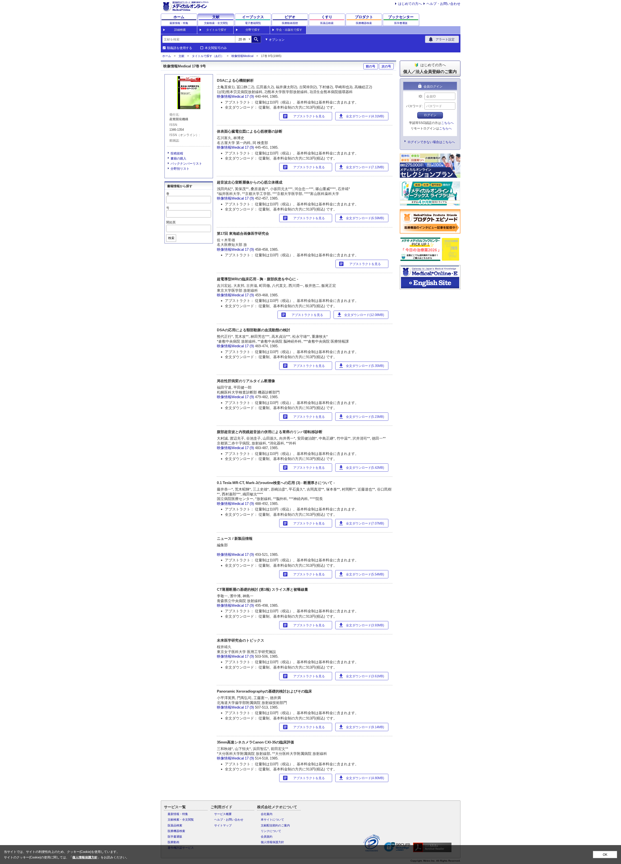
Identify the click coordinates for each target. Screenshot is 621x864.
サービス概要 (223, 814)
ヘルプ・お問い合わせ (443, 4)
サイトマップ (223, 825)
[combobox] (198, 39)
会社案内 (266, 814)
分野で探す (252, 30)
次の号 (386, 66)
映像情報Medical (242, 56)
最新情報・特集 (178, 814)
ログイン (430, 115)
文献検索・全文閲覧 (181, 819)
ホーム (166, 56)
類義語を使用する (179, 48)
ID (420, 96)
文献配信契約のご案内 (275, 825)
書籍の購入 (178, 158)
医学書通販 (175, 836)
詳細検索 (180, 30)
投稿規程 (177, 153)
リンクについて (271, 831)
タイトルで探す (216, 30)
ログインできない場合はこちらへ (431, 142)
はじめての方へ (410, 4)
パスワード (414, 106)
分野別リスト (180, 168)
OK (605, 854)
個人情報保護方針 (272, 842)
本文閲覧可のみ (216, 48)
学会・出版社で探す (289, 30)
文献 (181, 56)
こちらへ (447, 123)
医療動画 (173, 842)
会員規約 (266, 836)
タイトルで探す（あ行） (208, 56)
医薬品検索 (175, 825)
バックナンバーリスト (186, 163)
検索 (171, 238)
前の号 (370, 66)
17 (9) (250, 96)
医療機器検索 (176, 831)
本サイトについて (272, 819)
